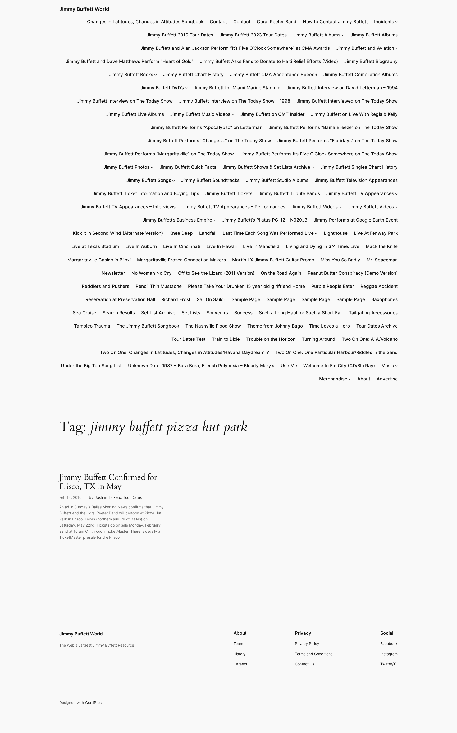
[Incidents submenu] (396, 21)
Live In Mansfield (261, 246)
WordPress (94, 702)
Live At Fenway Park (376, 233)
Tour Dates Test (188, 339)
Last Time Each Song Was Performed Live (268, 233)
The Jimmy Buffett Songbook (148, 326)
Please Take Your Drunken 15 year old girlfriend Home (246, 286)
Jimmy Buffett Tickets (228, 193)
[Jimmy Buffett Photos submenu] (152, 167)
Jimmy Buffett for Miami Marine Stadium (237, 87)
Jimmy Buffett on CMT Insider (272, 114)
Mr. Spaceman (382, 259)
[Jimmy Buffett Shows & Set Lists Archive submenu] (312, 167)
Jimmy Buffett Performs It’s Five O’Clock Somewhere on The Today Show (319, 153)
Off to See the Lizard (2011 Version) (216, 273)
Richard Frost (175, 299)
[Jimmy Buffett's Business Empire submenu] (214, 220)
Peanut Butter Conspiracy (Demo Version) (353, 273)
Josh (99, 497)
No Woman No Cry (151, 273)
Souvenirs (217, 312)
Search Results (119, 312)
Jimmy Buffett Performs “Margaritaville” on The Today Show (169, 153)
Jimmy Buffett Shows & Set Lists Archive (266, 167)
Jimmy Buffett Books (131, 74)
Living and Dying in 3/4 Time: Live (322, 246)
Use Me (289, 365)
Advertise (387, 378)
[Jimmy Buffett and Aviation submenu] (396, 48)
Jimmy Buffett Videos (315, 206)
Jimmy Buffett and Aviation (365, 48)
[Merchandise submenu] (349, 378)
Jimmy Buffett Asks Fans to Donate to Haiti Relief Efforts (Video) (269, 61)
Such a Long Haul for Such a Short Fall (300, 312)
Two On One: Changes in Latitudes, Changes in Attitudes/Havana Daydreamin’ (184, 352)
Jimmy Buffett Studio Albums (277, 180)
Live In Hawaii (222, 246)
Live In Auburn (141, 246)
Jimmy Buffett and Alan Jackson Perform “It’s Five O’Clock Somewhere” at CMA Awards (235, 48)
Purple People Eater (332, 286)
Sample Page (246, 299)
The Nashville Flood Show (213, 326)
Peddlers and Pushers (105, 286)
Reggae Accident (379, 286)
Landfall (207, 233)
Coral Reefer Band (276, 21)
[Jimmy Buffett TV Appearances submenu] (396, 193)
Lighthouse (336, 233)
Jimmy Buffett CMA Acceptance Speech (273, 74)
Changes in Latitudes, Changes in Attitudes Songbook (145, 21)
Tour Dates (132, 497)
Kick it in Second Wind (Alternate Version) (118, 233)
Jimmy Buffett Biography (371, 61)
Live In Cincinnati (181, 246)
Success (243, 312)
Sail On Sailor (211, 299)
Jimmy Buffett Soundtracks (210, 180)
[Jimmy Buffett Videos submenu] (340, 206)
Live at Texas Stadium (95, 246)
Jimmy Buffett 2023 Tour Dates (253, 35)
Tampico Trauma (92, 326)
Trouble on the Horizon (270, 339)
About (363, 378)
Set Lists (191, 312)
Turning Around (318, 339)
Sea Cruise (84, 312)
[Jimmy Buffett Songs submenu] (173, 180)
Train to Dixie (226, 339)
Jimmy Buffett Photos (126, 167)
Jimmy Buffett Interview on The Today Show (125, 101)
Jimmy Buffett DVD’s (162, 87)
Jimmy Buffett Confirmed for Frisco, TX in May (108, 482)
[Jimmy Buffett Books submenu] (155, 74)
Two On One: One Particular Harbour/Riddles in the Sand (336, 352)
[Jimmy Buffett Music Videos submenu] (232, 114)
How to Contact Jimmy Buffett (335, 21)
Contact (218, 21)
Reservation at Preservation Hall (120, 299)
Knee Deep (181, 233)
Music (387, 365)
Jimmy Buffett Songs (148, 180)
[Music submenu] (396, 365)
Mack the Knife (382, 246)
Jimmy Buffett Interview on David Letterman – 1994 (342, 87)
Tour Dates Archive (377, 326)
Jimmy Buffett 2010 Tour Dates (180, 35)
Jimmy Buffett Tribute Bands (289, 193)
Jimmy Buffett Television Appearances (356, 180)
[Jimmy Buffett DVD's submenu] (186, 87)
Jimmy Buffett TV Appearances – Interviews (128, 206)
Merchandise (333, 378)
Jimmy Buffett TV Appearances (360, 193)
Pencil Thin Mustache (159, 286)
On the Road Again (281, 273)
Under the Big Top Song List (91, 365)
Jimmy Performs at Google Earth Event (356, 220)
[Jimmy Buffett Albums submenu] (342, 35)
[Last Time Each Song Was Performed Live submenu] (316, 233)
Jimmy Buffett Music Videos (200, 114)
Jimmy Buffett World (84, 9)
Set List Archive (158, 312)
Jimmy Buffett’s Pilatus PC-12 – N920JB (264, 220)
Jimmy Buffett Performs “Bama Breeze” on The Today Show (333, 127)
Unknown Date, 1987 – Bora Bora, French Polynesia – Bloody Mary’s (201, 365)
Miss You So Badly (340, 259)
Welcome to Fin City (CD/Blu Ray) (339, 365)
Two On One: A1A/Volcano (370, 339)
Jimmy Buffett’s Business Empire (177, 220)
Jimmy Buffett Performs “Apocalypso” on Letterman (206, 127)
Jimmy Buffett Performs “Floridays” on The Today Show (337, 140)
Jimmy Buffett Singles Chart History (359, 167)
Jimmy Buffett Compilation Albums (360, 74)
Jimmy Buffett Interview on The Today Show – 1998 (234, 101)
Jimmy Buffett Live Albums (135, 114)
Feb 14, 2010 (70, 497)
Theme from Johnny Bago (275, 326)
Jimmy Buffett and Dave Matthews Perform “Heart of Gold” (130, 61)
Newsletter (113, 273)
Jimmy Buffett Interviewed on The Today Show (347, 101)
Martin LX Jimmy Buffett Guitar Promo (273, 259)
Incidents (384, 21)
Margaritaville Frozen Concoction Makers (181, 259)
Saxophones (384, 299)
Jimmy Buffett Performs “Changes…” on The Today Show (209, 140)
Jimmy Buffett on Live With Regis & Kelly (354, 114)
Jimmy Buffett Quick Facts (188, 167)
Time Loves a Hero (329, 326)
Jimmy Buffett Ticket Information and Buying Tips (146, 193)
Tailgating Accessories (373, 312)
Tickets (114, 497)
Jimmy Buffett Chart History (193, 74)
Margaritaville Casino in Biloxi (99, 259)
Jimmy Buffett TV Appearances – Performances (233, 206)
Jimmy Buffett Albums (316, 35)
